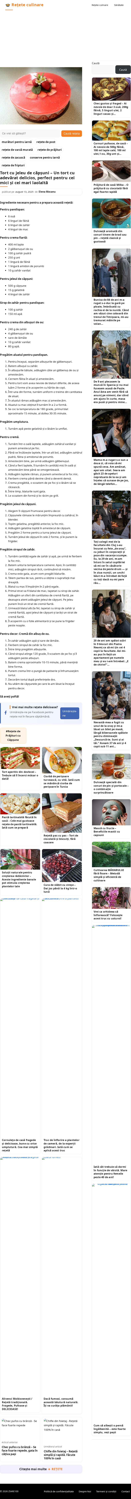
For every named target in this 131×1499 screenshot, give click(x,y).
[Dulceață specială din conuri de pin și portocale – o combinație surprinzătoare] (111, 766)
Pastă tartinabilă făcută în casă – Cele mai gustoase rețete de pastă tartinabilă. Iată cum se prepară (19, 822)
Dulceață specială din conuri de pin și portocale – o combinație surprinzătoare (111, 787)
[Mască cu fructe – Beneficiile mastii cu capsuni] (111, 812)
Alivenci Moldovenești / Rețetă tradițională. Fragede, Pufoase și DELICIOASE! (17, 1404)
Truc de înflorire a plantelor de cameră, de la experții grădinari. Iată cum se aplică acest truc (61, 1145)
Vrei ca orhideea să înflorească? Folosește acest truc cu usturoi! (108, 915)
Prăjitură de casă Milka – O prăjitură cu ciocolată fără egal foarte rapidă (111, 188)
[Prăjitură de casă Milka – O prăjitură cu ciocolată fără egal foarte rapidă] (111, 171)
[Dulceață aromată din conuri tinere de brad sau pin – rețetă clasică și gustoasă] (111, 213)
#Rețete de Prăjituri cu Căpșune (13, 735)
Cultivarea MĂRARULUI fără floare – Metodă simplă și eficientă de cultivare (109, 875)
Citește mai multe (41, 1469)
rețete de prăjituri (50, 150)
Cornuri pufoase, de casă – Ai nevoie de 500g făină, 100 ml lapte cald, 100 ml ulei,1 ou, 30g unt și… (111, 149)
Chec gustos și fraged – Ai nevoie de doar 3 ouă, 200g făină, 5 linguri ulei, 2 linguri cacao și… (111, 109)
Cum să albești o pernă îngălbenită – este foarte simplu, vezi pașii (110, 1429)
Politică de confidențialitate (59, 1491)
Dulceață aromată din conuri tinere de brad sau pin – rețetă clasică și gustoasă (110, 236)
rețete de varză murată (17, 150)
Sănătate (118, 5)
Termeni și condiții (106, 1491)
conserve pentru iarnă (45, 157)
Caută (96, 63)
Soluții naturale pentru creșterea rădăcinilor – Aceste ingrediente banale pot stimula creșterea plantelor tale (19, 879)
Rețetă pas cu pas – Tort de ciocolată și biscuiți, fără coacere (61, 839)
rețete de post (45, 142)
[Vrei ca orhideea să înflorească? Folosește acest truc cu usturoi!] (111, 898)
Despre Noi (85, 1491)
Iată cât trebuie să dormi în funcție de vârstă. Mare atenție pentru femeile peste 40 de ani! (110, 1172)
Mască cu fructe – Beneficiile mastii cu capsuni (107, 831)
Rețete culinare (100, 5)
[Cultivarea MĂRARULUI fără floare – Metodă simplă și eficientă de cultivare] (111, 854)
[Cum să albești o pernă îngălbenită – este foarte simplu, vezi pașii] (111, 1303)
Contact (125, 1491)
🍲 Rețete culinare (24, 4)
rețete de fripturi (13, 165)
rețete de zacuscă (13, 157)
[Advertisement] (65, 33)
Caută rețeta (72, 133)
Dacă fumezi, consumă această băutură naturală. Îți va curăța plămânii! (61, 1402)
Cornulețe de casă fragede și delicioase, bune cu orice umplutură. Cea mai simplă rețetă (20, 1145)
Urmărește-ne (69, 713)
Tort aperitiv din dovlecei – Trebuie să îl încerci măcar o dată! (20, 775)
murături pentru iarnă (17, 142)
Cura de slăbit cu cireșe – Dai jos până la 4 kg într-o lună (60, 888)
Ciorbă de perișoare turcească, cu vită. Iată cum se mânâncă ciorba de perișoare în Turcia (62, 781)
